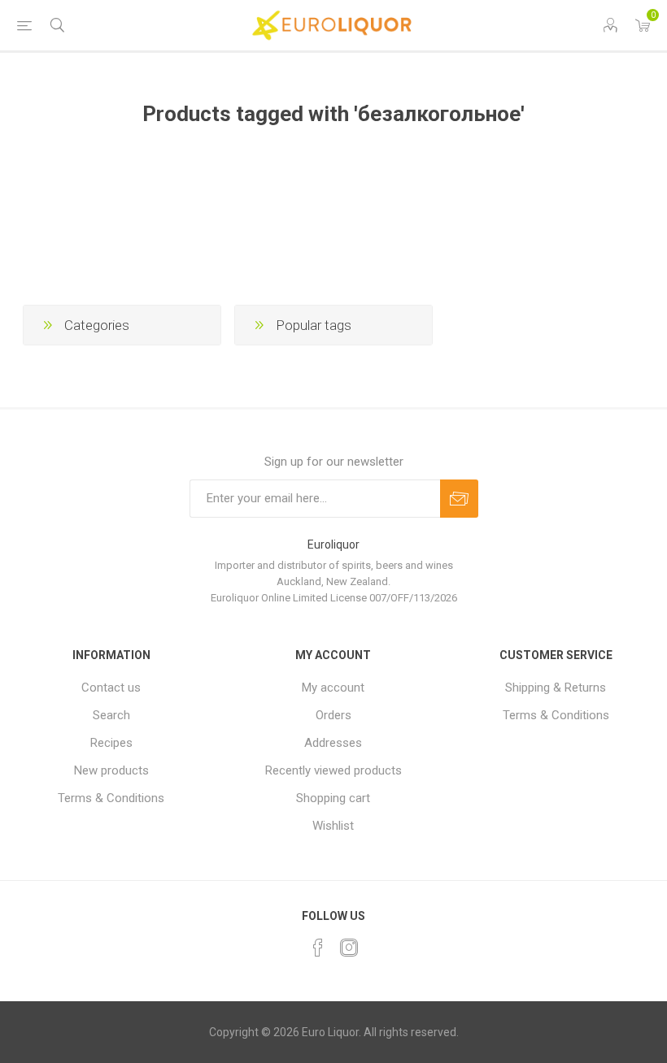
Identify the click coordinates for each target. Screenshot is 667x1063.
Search (111, 715)
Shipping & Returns (555, 687)
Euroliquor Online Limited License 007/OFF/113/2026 (334, 598)
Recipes (111, 742)
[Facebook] (318, 948)
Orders (333, 715)
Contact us (111, 687)
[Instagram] (349, 948)
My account (333, 687)
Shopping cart (333, 798)
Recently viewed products (333, 770)
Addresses (333, 742)
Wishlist (333, 825)
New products (111, 770)
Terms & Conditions (111, 798)
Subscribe (459, 498)
